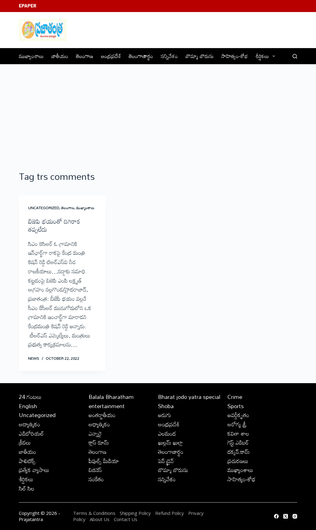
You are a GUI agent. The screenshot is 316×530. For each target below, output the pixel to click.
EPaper (27, 6)
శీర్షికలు (262, 56)
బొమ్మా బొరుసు (199, 56)
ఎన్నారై (95, 433)
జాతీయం (59, 56)
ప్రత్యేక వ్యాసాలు (34, 469)
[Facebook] (276, 516)
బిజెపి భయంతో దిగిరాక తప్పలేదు (54, 225)
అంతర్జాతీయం (102, 414)
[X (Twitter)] (285, 516)
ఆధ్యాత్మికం (99, 424)
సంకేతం (96, 479)
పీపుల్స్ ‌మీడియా (104, 460)
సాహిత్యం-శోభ (234, 56)
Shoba (166, 406)
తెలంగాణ (84, 56)
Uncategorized (43, 207)
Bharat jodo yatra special (189, 396)
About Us (100, 519)
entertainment (107, 406)
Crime (234, 396)
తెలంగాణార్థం (141, 56)
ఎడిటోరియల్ (31, 433)
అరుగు (164, 414)
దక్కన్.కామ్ (238, 451)
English (28, 406)
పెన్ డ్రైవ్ (166, 460)
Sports (235, 406)
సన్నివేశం (169, 56)
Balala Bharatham (111, 396)
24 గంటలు (30, 396)
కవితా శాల (238, 433)
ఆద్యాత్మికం (29, 424)
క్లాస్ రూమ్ (99, 442)
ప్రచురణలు (237, 460)
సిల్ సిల (26, 488)
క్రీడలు (25, 442)
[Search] (295, 56)
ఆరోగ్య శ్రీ (237, 424)
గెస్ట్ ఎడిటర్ (238, 442)
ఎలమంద (167, 433)
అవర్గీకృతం (238, 414)
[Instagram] (295, 516)
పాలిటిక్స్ (27, 460)
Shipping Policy (135, 513)
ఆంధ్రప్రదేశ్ (111, 56)
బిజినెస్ (95, 469)
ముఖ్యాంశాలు (31, 56)
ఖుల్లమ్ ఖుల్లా (170, 442)
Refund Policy (169, 513)
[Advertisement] (158, 111)
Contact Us (125, 519)
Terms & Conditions (94, 513)
